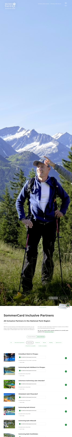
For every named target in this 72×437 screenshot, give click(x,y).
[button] (50, 205)
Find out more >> (29, 228)
